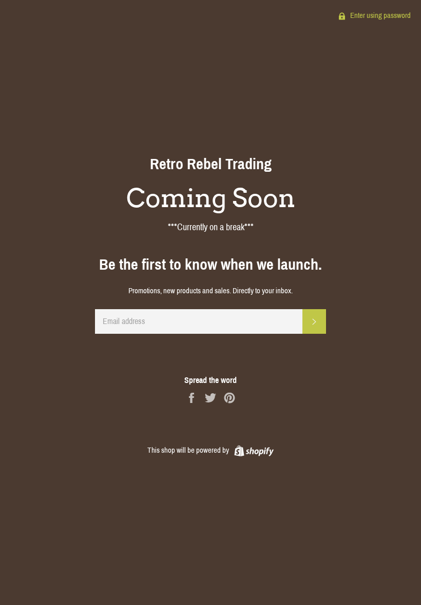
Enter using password (380, 15)
